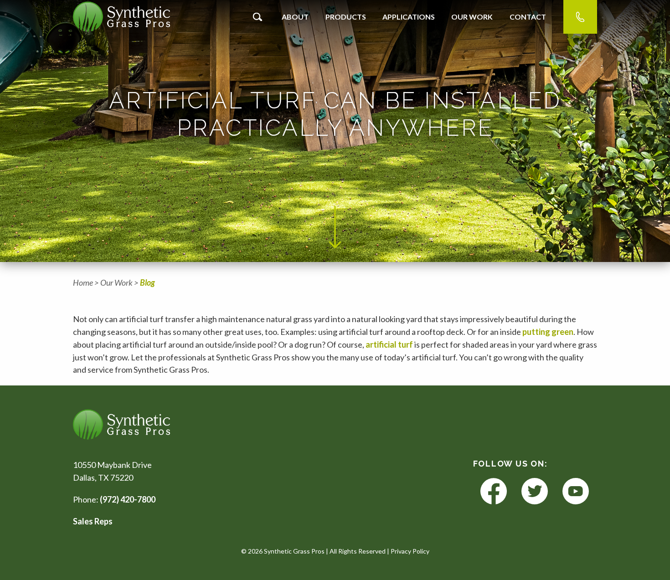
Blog (147, 282)
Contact (528, 16)
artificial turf (390, 344)
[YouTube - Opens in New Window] (575, 491)
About (295, 16)
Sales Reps (93, 521)
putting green (547, 332)
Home (83, 282)
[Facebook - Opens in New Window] (493, 491)
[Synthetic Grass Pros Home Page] (121, 16)
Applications (408, 16)
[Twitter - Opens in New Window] (534, 491)
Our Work (472, 16)
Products (345, 16)
